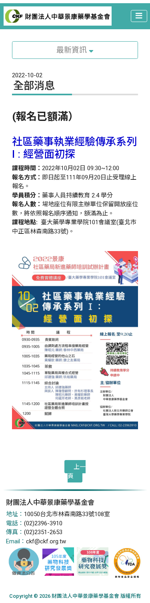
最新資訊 (72, 50)
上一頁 (77, 471)
